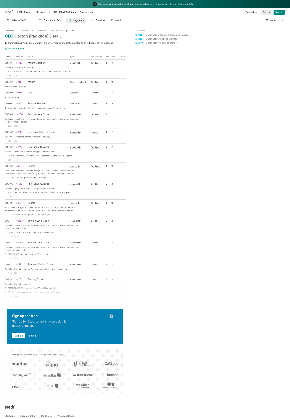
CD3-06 (9, 132)
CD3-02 (9, 82)
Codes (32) (13, 141)
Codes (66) (13, 126)
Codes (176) (13, 160)
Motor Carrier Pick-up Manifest (158, 39)
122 (20, 146)
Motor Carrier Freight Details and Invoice (163, 35)
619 (20, 92)
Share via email (16, 48)
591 (20, 264)
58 (19, 165)
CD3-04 (9, 103)
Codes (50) (13, 273)
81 (19, 81)
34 (19, 103)
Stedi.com (10, 416)
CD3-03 (9, 92)
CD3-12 (9, 242)
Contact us (47, 416)
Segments (41, 31)
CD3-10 (9, 203)
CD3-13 (9, 264)
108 (20, 132)
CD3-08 (9, 166)
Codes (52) (12, 76)
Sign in (33, 335)
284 (20, 114)
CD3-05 (9, 114)
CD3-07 (9, 147)
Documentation (28, 416)
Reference (9, 31)
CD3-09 (9, 184)
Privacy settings (65, 416)
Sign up (18, 335)
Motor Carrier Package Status (157, 43)
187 (20, 62)
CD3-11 (8, 220)
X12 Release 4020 (26, 31)
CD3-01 (9, 63)
